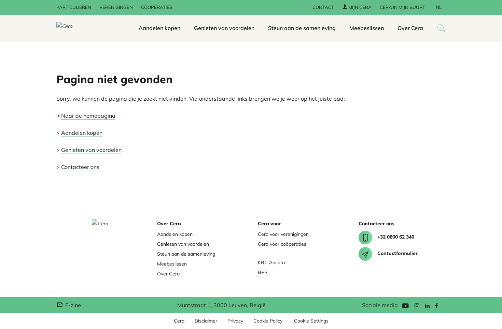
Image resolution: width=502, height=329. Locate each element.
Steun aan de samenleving (302, 28)
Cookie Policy (267, 321)
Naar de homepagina (88, 115)
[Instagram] (416, 305)
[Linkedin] (427, 305)
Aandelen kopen (159, 28)
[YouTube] (405, 305)
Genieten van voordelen (224, 28)
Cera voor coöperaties (282, 244)
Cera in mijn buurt (402, 7)
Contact (323, 7)
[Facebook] (436, 305)
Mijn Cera (359, 7)
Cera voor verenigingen (283, 234)
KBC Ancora (271, 262)
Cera (179, 321)
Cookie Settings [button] (311, 321)
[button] (441, 28)
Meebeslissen (366, 28)
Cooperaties (156, 7)
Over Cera (410, 28)
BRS (263, 272)
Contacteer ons (80, 166)
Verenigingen (116, 7)
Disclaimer (206, 321)
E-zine (72, 305)
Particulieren (73, 7)
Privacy (235, 321)
